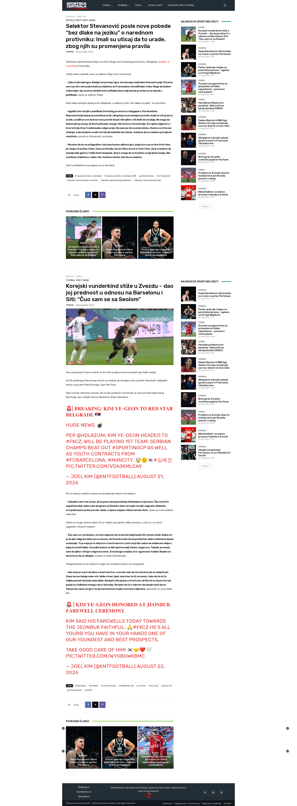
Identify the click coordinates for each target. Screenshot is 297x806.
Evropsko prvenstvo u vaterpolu (88, 176)
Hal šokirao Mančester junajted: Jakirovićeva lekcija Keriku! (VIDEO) (211, 105)
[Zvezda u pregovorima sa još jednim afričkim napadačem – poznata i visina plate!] (188, 87)
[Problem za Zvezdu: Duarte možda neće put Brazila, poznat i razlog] (188, 175)
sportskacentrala (146, 176)
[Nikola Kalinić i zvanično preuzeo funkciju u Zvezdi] (188, 192)
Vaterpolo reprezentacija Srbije (147, 180)
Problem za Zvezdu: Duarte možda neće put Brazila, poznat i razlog (213, 176)
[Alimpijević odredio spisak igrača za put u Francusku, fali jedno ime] (188, 140)
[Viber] (102, 195)
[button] (226, 5)
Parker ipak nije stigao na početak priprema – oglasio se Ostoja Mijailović (155, 252)
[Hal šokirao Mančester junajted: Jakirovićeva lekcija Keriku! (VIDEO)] (188, 105)
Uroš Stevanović (163, 176)
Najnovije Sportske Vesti (200, 21)
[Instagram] (213, 793)
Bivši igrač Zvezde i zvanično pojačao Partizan (213, 158)
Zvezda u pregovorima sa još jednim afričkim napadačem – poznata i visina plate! (212, 87)
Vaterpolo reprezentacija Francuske (82, 180)
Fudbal (83, 243)
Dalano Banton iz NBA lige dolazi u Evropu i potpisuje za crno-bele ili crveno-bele (213, 123)
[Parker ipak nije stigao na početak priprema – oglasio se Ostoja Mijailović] (156, 237)
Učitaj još (205, 206)
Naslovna (70, 16)
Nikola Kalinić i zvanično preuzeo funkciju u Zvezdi (213, 193)
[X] (95, 195)
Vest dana (88, 20)
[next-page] (73, 264)
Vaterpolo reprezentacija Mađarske (116, 180)
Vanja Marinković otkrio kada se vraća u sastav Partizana (119, 252)
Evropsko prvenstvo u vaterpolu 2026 (120, 176)
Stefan (70, 52)
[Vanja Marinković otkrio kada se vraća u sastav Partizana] (120, 237)
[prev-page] (68, 264)
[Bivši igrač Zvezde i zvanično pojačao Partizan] (188, 157)
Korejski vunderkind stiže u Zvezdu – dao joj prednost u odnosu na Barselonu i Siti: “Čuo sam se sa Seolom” (83, 251)
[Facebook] (88, 195)
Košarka (119, 246)
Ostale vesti (81, 16)
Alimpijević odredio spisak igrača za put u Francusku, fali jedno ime (213, 140)
